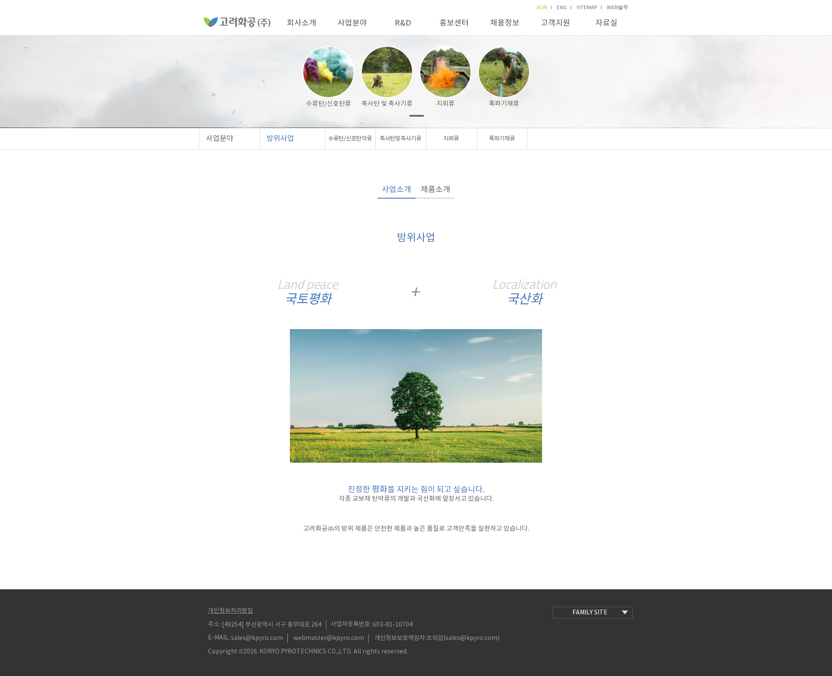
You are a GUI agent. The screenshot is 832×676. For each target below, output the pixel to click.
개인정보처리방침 (230, 610)
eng (562, 7)
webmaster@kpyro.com (328, 638)
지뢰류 (445, 104)
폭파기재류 (504, 104)
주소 (213, 624)
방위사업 (280, 138)
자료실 (606, 23)
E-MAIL (218, 637)
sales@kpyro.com (257, 638)
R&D (403, 23)
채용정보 (505, 23)
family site (590, 612)
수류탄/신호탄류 (328, 104)
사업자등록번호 (350, 624)
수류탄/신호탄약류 (350, 138)
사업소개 (396, 189)
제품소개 (435, 189)
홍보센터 (454, 23)
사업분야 (352, 23)
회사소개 (301, 23)
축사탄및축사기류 (400, 138)
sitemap (586, 7)
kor (542, 7)
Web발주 (617, 7)
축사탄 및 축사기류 (387, 104)
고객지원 (555, 23)
